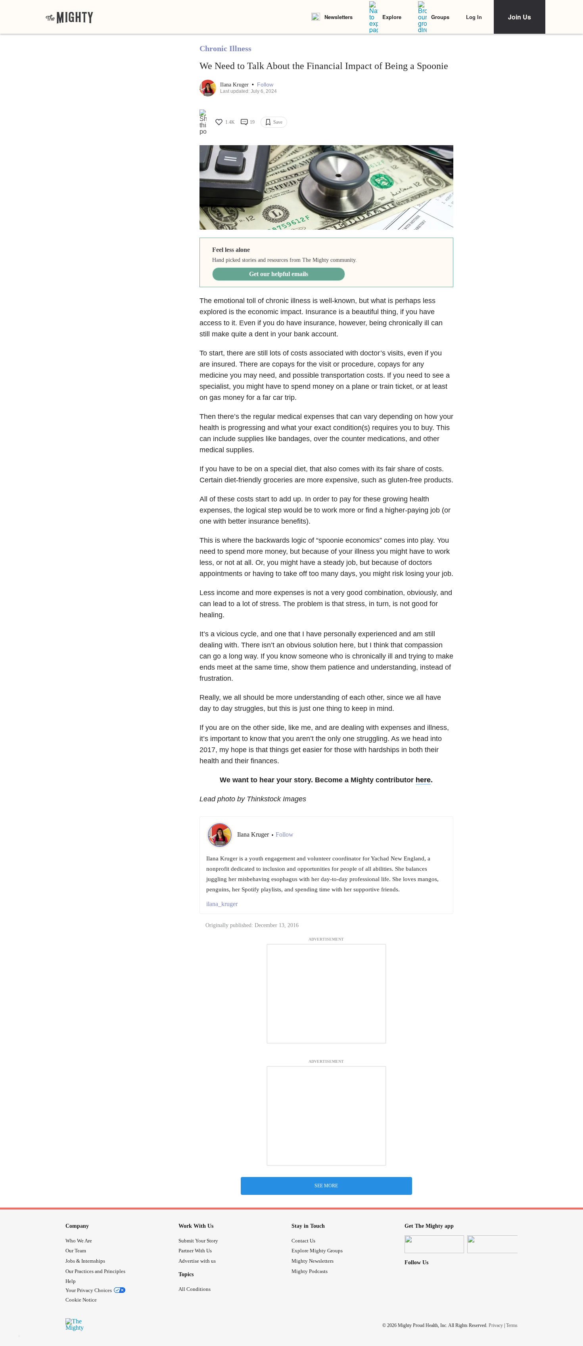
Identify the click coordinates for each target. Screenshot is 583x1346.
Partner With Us (195, 1251)
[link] (69, 17)
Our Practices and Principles (95, 1271)
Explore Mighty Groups (317, 1251)
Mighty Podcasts (310, 1271)
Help (70, 1281)
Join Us (519, 16)
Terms (512, 1325)
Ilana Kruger (235, 85)
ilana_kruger (222, 904)
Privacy (496, 1325)
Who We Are (78, 1241)
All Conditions (194, 1289)
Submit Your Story (198, 1241)
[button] (265, 84)
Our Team (75, 1251)
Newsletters (338, 17)
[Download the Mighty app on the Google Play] (497, 1244)
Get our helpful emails (278, 274)
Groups (440, 17)
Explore (391, 17)
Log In (474, 17)
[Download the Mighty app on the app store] (434, 1244)
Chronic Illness (225, 48)
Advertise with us (197, 1261)
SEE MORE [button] (326, 1186)
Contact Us (303, 1241)
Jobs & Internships (85, 1261)
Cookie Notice (81, 1300)
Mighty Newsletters (313, 1261)
